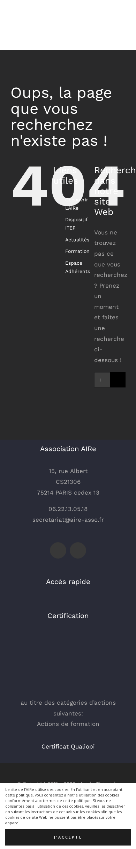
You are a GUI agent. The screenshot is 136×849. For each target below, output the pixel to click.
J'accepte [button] (68, 837)
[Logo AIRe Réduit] (27, 9)
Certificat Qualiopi (68, 746)
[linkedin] (78, 550)
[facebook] (58, 550)
